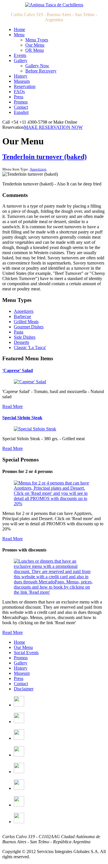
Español (21, 112)
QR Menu (34, 50)
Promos (21, 101)
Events (20, 55)
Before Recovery (40, 70)
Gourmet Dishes (28, 326)
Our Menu (34, 45)
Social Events (26, 652)
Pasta (18, 331)
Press (18, 96)
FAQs (19, 91)
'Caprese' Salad (17, 370)
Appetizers (38, 169)
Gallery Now (37, 65)
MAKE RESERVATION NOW (53, 127)
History (20, 76)
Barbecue (22, 316)
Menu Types (36, 39)
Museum (22, 81)
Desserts (21, 342)
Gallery (20, 60)
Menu (19, 34)
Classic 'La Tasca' (30, 347)
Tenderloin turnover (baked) (44, 156)
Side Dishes (24, 337)
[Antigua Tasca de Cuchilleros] (54, 4)
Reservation (24, 86)
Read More (12, 406)
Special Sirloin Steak (22, 417)
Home (19, 29)
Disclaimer (23, 688)
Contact (21, 107)
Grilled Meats (26, 321)
